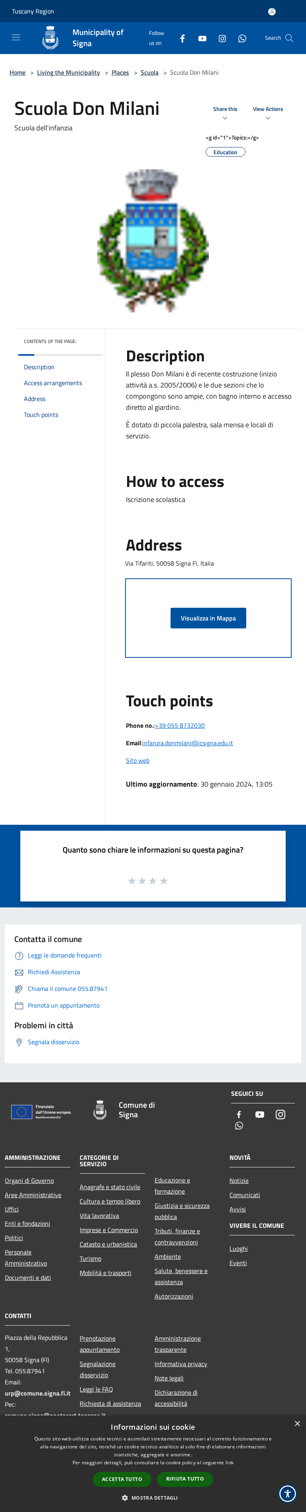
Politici (14, 1238)
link (229, 1462)
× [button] (297, 1424)
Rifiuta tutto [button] (185, 1478)
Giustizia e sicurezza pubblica (182, 1211)
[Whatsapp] (239, 38)
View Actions (268, 109)
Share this (225, 109)
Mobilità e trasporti (105, 1272)
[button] (153, 1497)
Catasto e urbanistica (108, 1244)
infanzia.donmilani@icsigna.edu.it (187, 743)
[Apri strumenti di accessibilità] (287, 1493)
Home (18, 72)
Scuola (150, 72)
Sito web (137, 760)
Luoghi (239, 1248)
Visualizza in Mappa (208, 618)
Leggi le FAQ (96, 1389)
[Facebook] (179, 38)
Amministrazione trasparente (178, 1344)
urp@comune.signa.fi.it (38, 1393)
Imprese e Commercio (109, 1230)
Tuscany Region (33, 11)
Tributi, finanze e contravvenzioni (177, 1236)
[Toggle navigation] (16, 37)
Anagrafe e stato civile (110, 1187)
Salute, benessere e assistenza (181, 1276)
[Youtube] (199, 38)
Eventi (238, 1263)
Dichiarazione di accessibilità (176, 1398)
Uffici (12, 1209)
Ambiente (168, 1256)
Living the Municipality (68, 72)
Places (120, 72)
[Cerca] (289, 38)
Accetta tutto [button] (122, 1479)
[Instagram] (219, 38)
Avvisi (238, 1209)
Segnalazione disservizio (98, 1369)
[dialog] (153, 1463)
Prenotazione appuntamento (100, 1344)
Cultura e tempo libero (110, 1201)
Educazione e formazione (172, 1185)
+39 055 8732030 (180, 725)
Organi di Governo (29, 1180)
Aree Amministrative (33, 1195)
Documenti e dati (28, 1277)
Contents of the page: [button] (50, 341)
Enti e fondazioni (27, 1223)
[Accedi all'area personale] (272, 12)
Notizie (239, 1180)
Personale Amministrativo (26, 1257)
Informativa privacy (181, 1364)
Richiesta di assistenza (110, 1403)
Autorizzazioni (174, 1296)
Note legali (169, 1378)
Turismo (90, 1258)
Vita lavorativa (99, 1215)
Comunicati (245, 1195)
